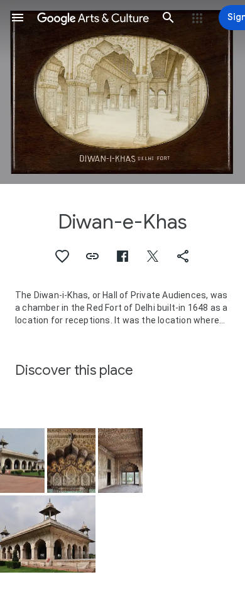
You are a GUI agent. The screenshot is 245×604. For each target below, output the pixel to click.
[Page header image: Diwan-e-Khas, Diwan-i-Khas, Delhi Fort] (122, 92)
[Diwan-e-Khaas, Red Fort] (22, 460)
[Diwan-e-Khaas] (71, 460)
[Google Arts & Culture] (93, 17)
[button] (18, 18)
